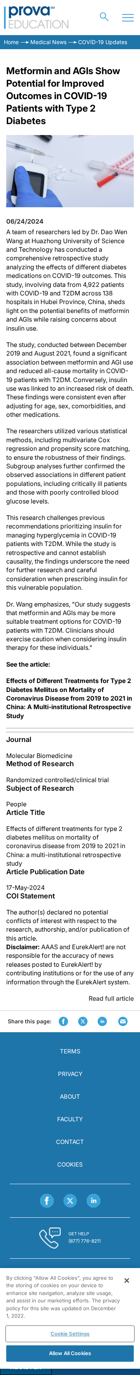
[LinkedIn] (93, 1201)
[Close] (126, 1280)
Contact (70, 1142)
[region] (70, 1318)
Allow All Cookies (70, 1353)
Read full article (111, 998)
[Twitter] (70, 1201)
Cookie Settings (70, 1334)
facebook (63, 1021)
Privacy (70, 1074)
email (123, 1021)
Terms (70, 1051)
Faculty (70, 1119)
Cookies (70, 1164)
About (70, 1096)
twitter (83, 1021)
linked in (102, 1021)
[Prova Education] (36, 17)
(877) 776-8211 (84, 1241)
